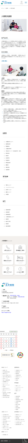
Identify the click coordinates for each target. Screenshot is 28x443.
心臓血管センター (19, 370)
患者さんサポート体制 (7, 427)
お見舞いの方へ (6, 426)
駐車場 (4, 386)
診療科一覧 (5, 370)
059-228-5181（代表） (15, 295)
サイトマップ (5, 383)
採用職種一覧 (5, 434)
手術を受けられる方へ (7, 416)
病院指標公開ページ (19, 424)
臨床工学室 (18, 404)
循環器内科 (18, 371)
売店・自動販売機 (6, 380)
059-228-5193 (21, 296)
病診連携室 (18, 407)
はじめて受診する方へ (7, 375)
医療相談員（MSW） (20, 399)
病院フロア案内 (6, 424)
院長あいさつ (18, 416)
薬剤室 (17, 402)
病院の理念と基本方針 (20, 419)
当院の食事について (6, 421)
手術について (5, 378)
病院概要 (17, 417)
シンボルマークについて (20, 421)
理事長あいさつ (19, 414)
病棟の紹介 (5, 422)
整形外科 (17, 378)
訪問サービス (18, 389)
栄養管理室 (18, 396)
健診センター (18, 390)
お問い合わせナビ (6, 388)
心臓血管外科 (18, 375)
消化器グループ (19, 376)
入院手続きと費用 (6, 417)
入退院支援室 (18, 401)
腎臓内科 (17, 373)
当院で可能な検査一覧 (7, 376)
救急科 (17, 380)
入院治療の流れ (6, 414)
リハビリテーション (19, 387)
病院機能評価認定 (6, 395)
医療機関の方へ (6, 381)
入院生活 (4, 419)
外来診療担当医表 (6, 371)
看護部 (17, 409)
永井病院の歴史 (19, 422)
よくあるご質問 (6, 429)
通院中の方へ (5, 373)
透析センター (18, 385)
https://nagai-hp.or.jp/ (6, 312)
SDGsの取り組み (6, 397)
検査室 (17, 406)
